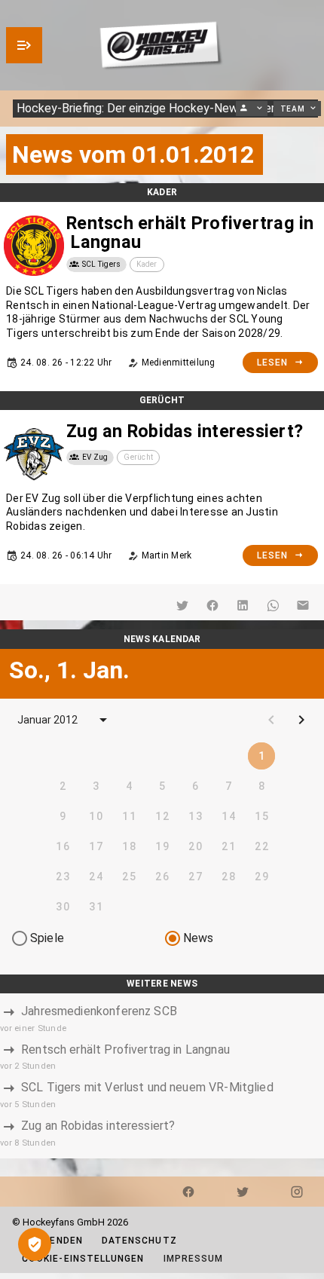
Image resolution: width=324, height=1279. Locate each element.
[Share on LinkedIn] (243, 605)
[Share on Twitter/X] (182, 605)
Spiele (47, 938)
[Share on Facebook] (212, 605)
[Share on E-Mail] (303, 605)
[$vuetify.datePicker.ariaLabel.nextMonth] (301, 719)
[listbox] (162, 1075)
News (198, 938)
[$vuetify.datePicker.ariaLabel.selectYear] (103, 719)
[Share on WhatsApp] (273, 605)
